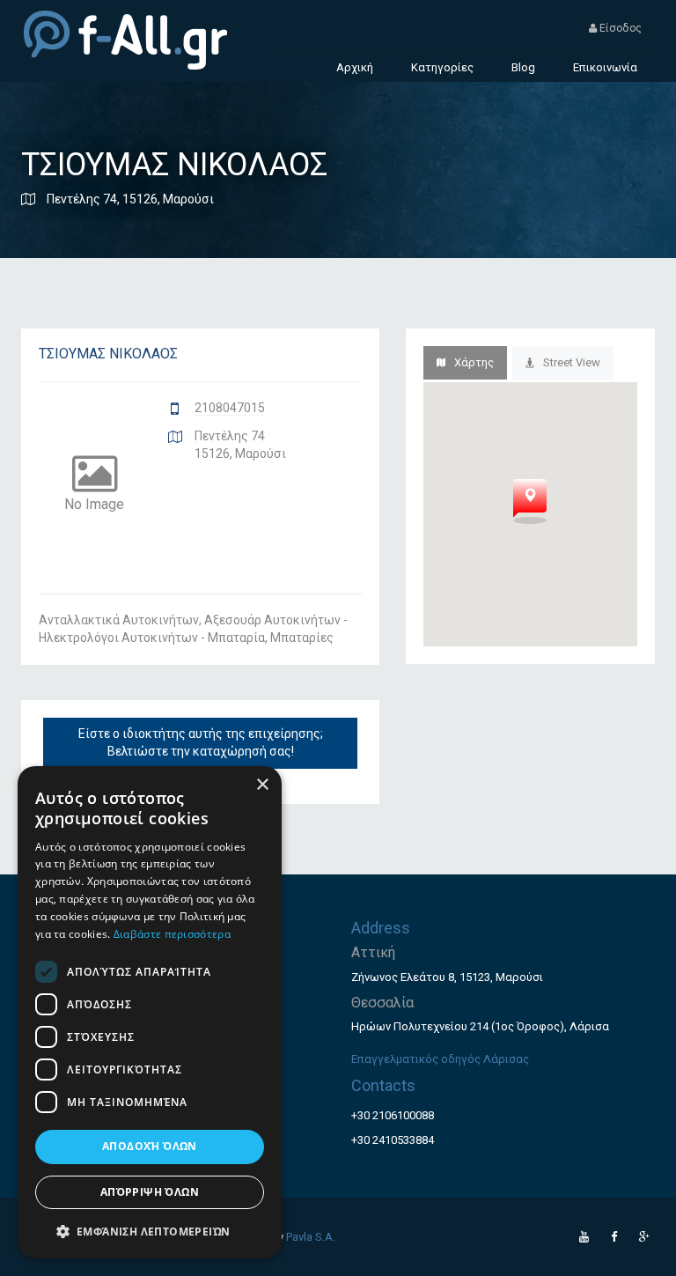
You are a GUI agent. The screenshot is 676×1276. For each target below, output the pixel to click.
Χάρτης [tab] (474, 362)
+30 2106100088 (392, 1115)
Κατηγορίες (442, 67)
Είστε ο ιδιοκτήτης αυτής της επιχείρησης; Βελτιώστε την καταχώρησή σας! (200, 742)
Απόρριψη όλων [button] (149, 1191)
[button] (149, 1231)
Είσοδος (619, 28)
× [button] (261, 785)
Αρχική (354, 67)
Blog (523, 67)
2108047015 (230, 408)
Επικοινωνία (605, 67)
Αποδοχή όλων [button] (149, 1146)
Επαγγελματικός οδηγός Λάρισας (440, 1059)
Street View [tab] (571, 362)
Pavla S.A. (310, 1236)
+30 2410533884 (392, 1140)
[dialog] (150, 1012)
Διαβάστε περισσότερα (172, 933)
